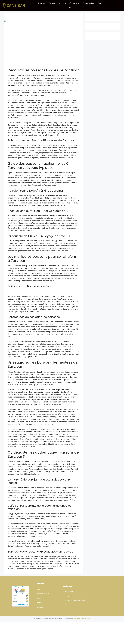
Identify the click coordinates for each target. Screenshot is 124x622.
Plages (52, 3)
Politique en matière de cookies (75, 600)
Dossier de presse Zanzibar (73, 605)
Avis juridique (69, 591)
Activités (41, 3)
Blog (99, 3)
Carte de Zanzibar (43, 594)
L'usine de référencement (82, 618)
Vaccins (39, 603)
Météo (39, 598)
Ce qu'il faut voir (72, 3)
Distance (40, 607)
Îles (60, 3)
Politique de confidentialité (73, 596)
